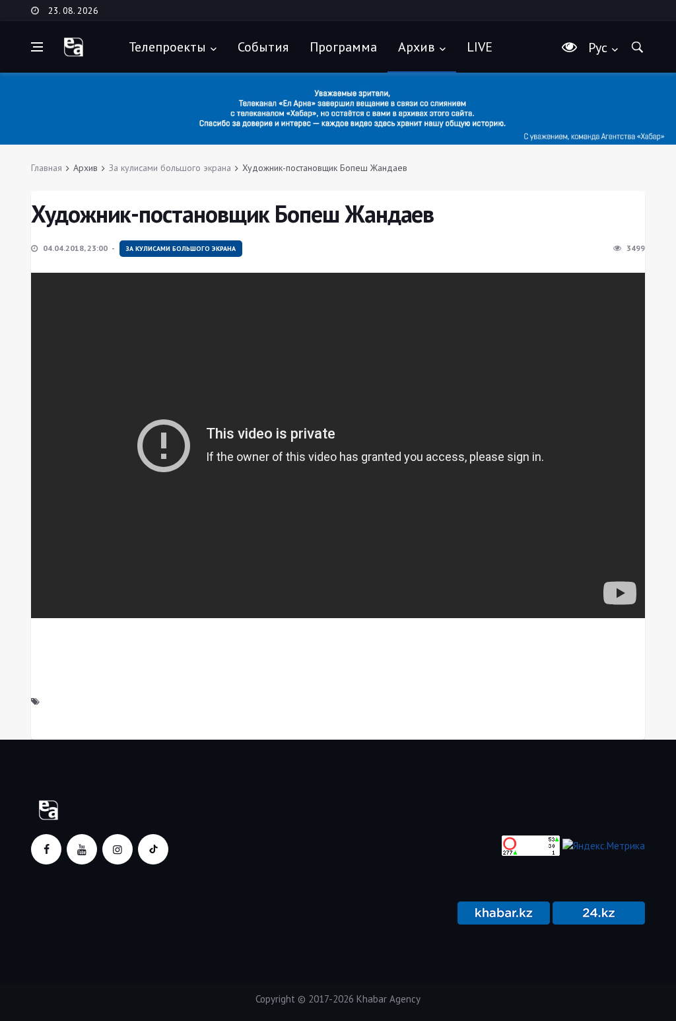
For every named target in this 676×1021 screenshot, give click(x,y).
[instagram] (117, 849)
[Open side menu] (37, 46)
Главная (46, 168)
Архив (416, 46)
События (263, 46)
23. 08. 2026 (73, 11)
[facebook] (46, 849)
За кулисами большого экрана (170, 168)
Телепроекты (167, 46)
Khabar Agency (388, 999)
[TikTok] (153, 849)
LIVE (479, 46)
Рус (597, 47)
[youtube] (82, 849)
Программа (343, 46)
